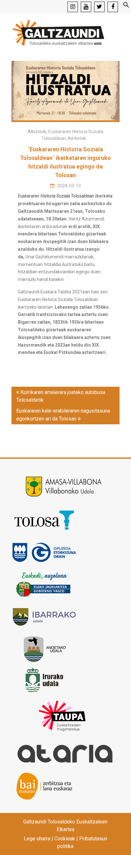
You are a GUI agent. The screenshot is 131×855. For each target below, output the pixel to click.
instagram (72, 7)
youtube (86, 7)
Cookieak (64, 839)
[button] (126, 6)
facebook (112, 7)
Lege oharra (37, 839)
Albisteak (37, 131)
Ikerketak (77, 138)
